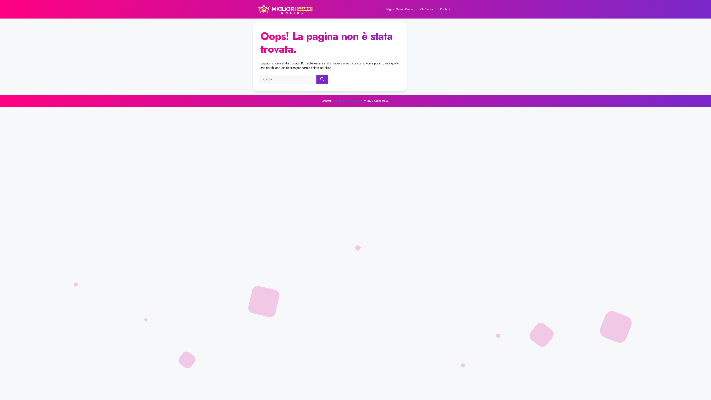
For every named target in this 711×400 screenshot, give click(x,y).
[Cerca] (322, 79)
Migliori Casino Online (399, 9)
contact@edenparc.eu (348, 101)
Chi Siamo (426, 9)
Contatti (445, 9)
